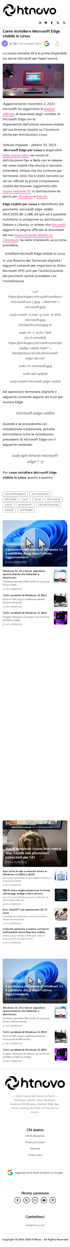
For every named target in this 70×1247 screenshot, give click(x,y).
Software (26, 510)
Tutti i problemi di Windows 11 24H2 (25, 612)
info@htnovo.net (35, 1225)
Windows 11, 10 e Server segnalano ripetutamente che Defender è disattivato (24, 574)
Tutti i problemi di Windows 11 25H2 (25, 595)
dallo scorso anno (16, 155)
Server (9, 510)
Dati (25, 499)
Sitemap (35, 1148)
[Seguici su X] (58, 23)
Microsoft (59, 224)
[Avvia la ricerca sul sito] (64, 23)
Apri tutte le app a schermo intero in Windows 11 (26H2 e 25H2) (25, 873)
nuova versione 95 (17, 191)
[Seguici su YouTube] (44, 1200)
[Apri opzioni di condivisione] (57, 43)
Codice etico (35, 1155)
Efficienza (53, 499)
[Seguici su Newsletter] (35, 1200)
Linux (8, 504)
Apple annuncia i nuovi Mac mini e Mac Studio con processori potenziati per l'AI (33, 853)
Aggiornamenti (15, 494)
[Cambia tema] (45, 22)
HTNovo (36, 1239)
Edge (37, 499)
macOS (41, 196)
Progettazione (48, 504)
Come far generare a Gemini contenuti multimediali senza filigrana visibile (26, 930)
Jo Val (13, 43)
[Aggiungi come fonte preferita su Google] (46, 43)
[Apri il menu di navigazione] (40, 23)
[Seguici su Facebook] (51, 23)
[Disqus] (35, 676)
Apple (10, 843)
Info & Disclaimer (35, 1135)
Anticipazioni (40, 494)
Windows (25, 196)
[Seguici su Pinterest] (53, 1200)
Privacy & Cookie (35, 1142)
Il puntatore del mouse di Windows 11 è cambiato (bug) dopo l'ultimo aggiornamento (34, 553)
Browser (11, 499)
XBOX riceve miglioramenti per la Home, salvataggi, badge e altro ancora (27, 892)
